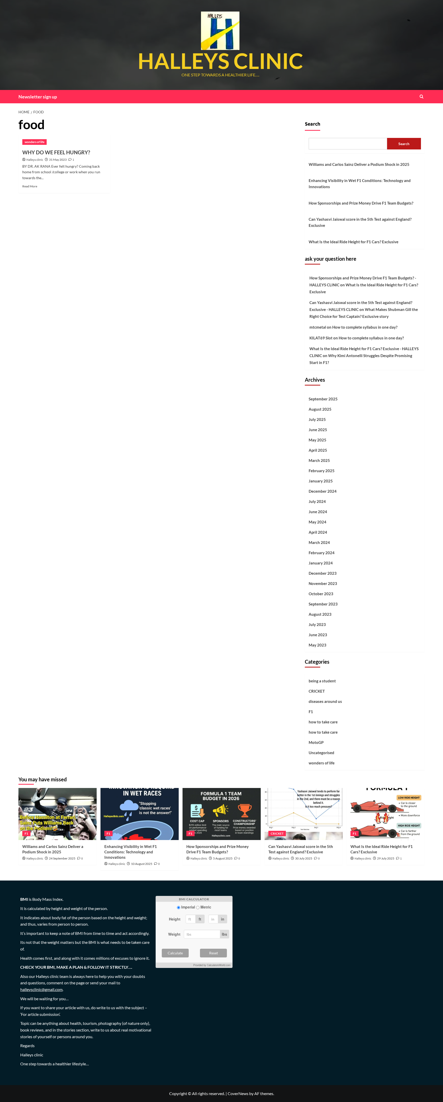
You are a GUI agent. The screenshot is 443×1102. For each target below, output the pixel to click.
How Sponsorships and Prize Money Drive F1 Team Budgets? (361, 203)
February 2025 (322, 470)
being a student (322, 681)
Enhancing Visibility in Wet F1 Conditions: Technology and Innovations (360, 183)
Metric (205, 906)
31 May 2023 (58, 159)
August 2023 (320, 614)
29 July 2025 (385, 858)
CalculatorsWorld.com (218, 965)
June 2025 (318, 429)
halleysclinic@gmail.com (41, 989)
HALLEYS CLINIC (220, 61)
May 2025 (317, 440)
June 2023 (318, 634)
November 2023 (323, 583)
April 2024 (318, 532)
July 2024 (317, 501)
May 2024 (317, 522)
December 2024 (323, 491)
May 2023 (317, 645)
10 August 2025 (141, 864)
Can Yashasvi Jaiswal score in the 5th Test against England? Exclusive (360, 222)
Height (174, 919)
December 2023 (323, 573)
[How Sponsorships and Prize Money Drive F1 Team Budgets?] (222, 814)
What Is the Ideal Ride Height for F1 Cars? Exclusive (353, 241)
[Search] (421, 96)
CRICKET (317, 691)
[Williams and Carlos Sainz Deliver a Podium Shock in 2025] (57, 814)
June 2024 (318, 511)
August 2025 (320, 409)
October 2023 (321, 593)
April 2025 (318, 450)
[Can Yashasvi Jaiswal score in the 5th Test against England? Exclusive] (304, 814)
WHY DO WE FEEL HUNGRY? (56, 152)
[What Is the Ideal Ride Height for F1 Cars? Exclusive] (386, 814)
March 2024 (319, 542)
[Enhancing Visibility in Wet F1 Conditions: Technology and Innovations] (139, 814)
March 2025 (319, 460)
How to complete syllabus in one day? (364, 327)
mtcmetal (317, 327)
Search (312, 124)
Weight (174, 934)
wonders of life (34, 142)
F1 (311, 711)
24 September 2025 (62, 858)
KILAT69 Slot (321, 338)
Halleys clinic (34, 160)
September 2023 (323, 604)
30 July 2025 (303, 858)
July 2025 (317, 419)
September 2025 (323, 399)
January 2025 (321, 481)
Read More (29, 186)
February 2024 (322, 552)
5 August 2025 (223, 858)
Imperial (188, 906)
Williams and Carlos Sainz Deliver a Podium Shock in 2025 (359, 164)
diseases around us (325, 701)
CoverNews (238, 1093)
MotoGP (316, 742)
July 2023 (317, 624)
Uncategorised (321, 752)
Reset (213, 953)
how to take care (323, 722)
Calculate (175, 953)
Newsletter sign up (37, 96)
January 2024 (321, 563)
